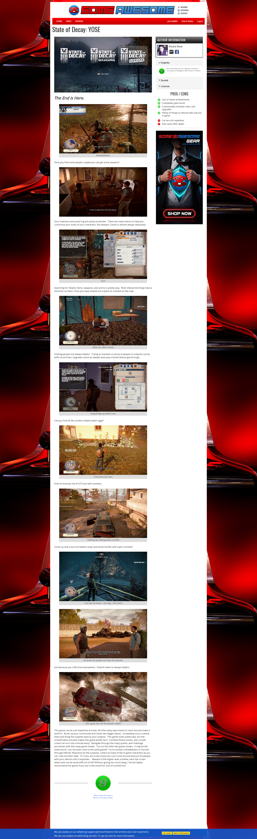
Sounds (164, 80)
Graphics (165, 62)
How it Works (187, 21)
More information (181, 833)
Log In (200, 21)
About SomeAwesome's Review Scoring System (103, 796)
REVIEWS (79, 21)
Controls (164, 86)
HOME (59, 21)
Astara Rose (175, 46)
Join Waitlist (172, 21)
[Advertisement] (179, 245)
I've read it (167, 833)
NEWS (68, 21)
